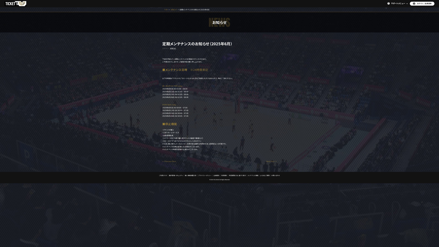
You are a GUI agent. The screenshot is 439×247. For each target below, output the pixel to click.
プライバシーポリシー (205, 175)
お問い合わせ (275, 175)
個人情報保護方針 (190, 175)
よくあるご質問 (264, 175)
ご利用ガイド (163, 175)
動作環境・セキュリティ (176, 175)
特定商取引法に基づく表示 (237, 175)
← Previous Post (169, 161)
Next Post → (271, 161)
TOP (166, 9)
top (431, 203)
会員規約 (216, 175)
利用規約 (224, 175)
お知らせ (174, 9)
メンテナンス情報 (253, 175)
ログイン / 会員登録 (424, 3)
